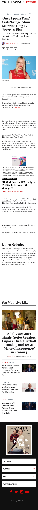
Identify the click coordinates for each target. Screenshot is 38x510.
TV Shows (5, 362)
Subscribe (31, 2)
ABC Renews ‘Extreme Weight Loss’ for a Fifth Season (18, 226)
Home (9, 14)
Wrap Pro (7, 469)
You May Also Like (15, 302)
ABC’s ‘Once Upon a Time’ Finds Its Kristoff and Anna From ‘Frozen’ (17, 136)
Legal (5, 476)
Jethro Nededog (10, 43)
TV (30, 14)
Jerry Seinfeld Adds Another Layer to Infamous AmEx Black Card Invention (10, 388)
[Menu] (4, 2)
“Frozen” (4, 99)
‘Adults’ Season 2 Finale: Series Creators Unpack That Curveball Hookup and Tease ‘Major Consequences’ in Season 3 (19, 343)
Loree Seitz (11, 356)
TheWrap (17, 107)
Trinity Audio (20, 87)
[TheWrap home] (16, 2)
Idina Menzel (28, 127)
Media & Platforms (20, 14)
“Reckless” (32, 143)
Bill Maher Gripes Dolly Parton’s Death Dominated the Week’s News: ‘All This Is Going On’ (11, 370)
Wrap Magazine (10, 484)
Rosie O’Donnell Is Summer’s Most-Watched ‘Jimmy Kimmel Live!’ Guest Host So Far (10, 408)
